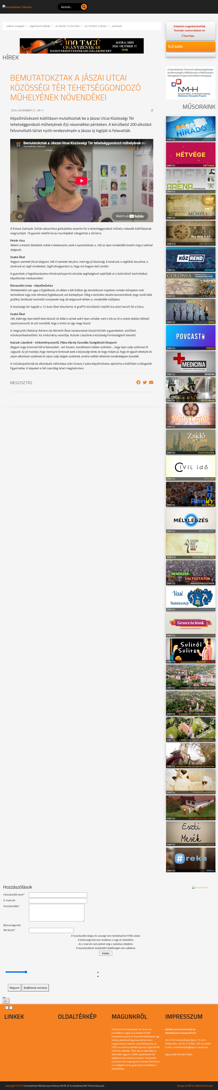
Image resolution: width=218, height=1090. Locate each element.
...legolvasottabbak (39, 26)
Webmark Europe (204, 1085)
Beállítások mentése (35, 988)
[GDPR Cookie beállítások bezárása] (4, 997)
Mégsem (15, 988)
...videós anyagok (15, 26)
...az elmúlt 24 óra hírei (67, 26)
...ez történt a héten (94, 26)
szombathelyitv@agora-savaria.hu (190, 1047)
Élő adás (175, 46)
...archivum (116, 26)
